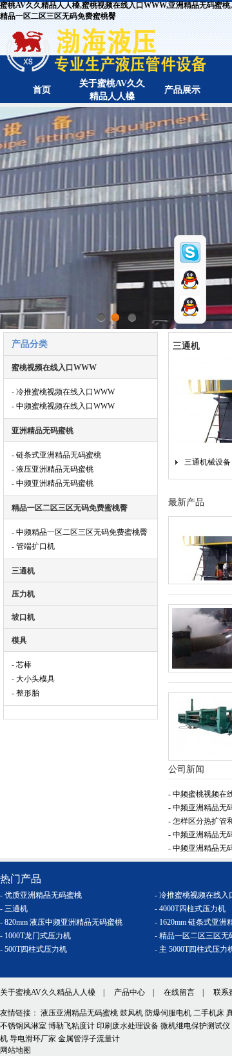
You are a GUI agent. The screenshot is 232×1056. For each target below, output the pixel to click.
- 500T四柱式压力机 (33, 949)
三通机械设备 (207, 462)
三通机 (23, 570)
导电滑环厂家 (33, 1038)
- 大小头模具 (33, 678)
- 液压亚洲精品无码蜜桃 (52, 469)
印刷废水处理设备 (128, 1025)
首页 (42, 90)
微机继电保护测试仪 (195, 1025)
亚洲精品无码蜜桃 (42, 430)
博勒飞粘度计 (71, 1025)
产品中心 (129, 992)
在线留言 (179, 992)
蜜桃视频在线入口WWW (54, 367)
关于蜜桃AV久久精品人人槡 (47, 992)
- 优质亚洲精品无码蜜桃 (41, 895)
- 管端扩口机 (33, 546)
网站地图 (15, 1050)
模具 (19, 640)
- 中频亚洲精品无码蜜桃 (52, 483)
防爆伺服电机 (168, 1012)
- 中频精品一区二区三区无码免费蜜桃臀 (80, 532)
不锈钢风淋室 (23, 1025)
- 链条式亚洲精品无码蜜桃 (56, 454)
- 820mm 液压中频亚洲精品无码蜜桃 (61, 922)
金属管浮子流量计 (89, 1038)
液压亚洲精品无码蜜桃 (79, 1012)
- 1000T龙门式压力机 (35, 935)
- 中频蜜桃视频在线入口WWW (63, 406)
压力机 (23, 593)
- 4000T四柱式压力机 (190, 908)
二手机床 (208, 1012)
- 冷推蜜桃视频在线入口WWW (63, 391)
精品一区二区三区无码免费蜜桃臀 (70, 507)
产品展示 (182, 90)
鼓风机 (131, 1012)
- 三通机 (14, 908)
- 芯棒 (22, 664)
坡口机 (23, 617)
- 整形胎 (25, 693)
